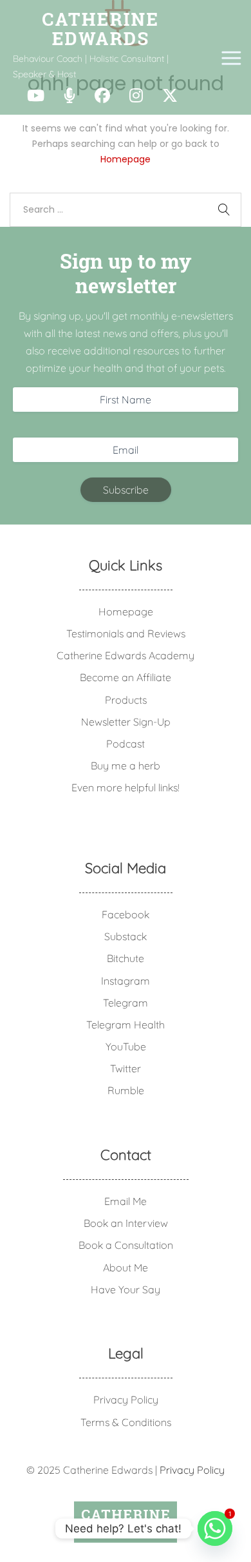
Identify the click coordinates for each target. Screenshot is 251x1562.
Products (126, 699)
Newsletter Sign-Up (126, 721)
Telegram (125, 1002)
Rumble (125, 1090)
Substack (125, 936)
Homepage (125, 159)
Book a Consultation (126, 1245)
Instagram (125, 980)
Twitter (125, 1068)
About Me (125, 1267)
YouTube (126, 1046)
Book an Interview (126, 1223)
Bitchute (125, 958)
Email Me (125, 1201)
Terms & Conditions (125, 1422)
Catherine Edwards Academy (125, 655)
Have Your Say (125, 1289)
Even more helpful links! (125, 787)
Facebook (125, 914)
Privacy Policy (125, 1399)
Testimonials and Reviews (125, 633)
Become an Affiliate (125, 677)
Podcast (125, 743)
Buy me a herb (125, 765)
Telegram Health (125, 1024)
